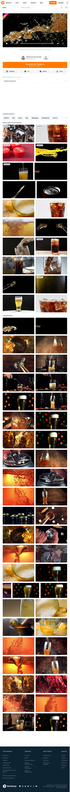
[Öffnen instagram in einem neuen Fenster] (22, 785)
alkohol (6, 117)
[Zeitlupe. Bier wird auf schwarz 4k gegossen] (51, 170)
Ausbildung (6, 764)
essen (20, 117)
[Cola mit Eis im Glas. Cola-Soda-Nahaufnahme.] (51, 303)
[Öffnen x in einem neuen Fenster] (33, 785)
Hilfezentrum (47, 755)
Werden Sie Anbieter (46, 762)
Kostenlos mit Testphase (35, 65)
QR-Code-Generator (8, 777)
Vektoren (8, 3)
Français (62, 764)
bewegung (35, 117)
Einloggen (61, 2)
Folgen (46, 58)
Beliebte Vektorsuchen (28, 762)
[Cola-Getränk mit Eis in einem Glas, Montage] (51, 246)
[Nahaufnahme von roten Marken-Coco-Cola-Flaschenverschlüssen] (18, 152)
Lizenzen (27, 755)
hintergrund (45, 117)
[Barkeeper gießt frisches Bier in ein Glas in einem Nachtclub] (51, 553)
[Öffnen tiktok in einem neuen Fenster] (31, 785)
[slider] (37, 43)
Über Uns (46, 759)
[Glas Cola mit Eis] (18, 265)
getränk (55, 117)
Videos (25, 3)
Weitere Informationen (10, 80)
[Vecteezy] (2, 2)
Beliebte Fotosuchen (28, 766)
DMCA (26, 757)
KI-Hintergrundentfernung (9, 774)
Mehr (41, 3)
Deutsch (62, 762)
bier (13, 117)
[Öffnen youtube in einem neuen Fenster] (36, 785)
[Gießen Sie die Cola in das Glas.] (18, 133)
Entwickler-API (7, 767)
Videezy (5, 759)
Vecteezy (5, 757)
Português (63, 759)
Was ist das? (18, 77)
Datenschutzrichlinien (60, 786)
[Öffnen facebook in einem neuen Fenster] (20, 785)
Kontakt (45, 757)
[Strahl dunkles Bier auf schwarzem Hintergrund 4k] (19, 189)
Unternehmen (7, 762)
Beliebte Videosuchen (28, 770)
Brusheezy (6, 755)
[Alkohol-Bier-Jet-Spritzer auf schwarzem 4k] (18, 325)
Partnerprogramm (30, 759)
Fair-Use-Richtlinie (60, 787)
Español (62, 757)
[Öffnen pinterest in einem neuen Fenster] (28, 785)
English (62, 755)
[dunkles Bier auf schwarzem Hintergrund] (51, 227)
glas (27, 117)
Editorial (33, 3)
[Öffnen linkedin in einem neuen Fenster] (25, 785)
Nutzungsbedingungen (48, 786)
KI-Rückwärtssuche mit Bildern (9, 770)
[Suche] (62, 7)
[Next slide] (63, 117)
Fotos (17, 3)
